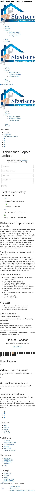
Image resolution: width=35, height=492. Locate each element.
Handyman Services (15, 34)
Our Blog (6, 431)
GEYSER (6, 446)
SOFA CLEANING (9, 479)
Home (7, 26)
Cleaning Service (14, 36)
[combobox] (17, 175)
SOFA (5, 465)
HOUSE (6, 477)
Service (7, 30)
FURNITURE (7, 462)
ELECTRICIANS (8, 460)
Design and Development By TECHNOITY (22, 490)
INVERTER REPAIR (9, 450)
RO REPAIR (17, 346)
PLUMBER (7, 464)
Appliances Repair (14, 32)
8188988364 (7, 134)
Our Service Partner (7, 84)
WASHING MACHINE (10, 443)
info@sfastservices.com (11, 136)
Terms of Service (15, 486)
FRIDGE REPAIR (9, 444)
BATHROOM (7, 473)
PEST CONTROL (9, 481)
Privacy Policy (14, 488)
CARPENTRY (8, 458)
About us (7, 28)
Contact (7, 41)
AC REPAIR (7, 441)
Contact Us (7, 433)
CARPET (6, 475)
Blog (6, 39)
